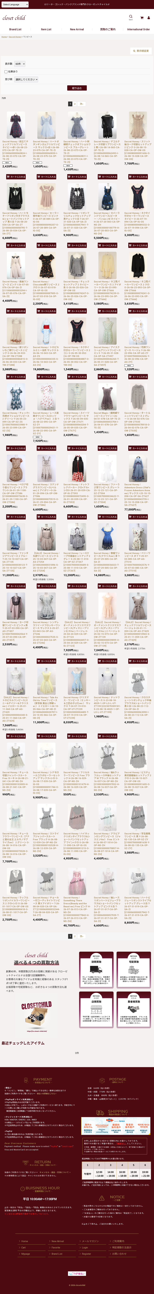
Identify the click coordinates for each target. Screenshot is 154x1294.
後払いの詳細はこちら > (46, 1094)
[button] (131, 17)
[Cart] (142, 17)
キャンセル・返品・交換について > (55, 1172)
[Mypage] (149, 17)
